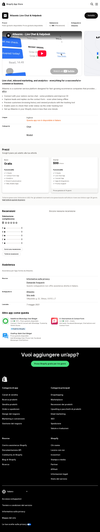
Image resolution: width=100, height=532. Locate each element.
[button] (25, 324)
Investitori (55, 455)
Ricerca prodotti (9, 399)
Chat (29, 127)
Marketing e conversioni (13, 419)
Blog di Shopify (9, 459)
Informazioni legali (59, 474)
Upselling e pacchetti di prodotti (66, 409)
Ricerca (5, 464)
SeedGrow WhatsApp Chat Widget (23, 319)
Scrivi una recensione (12, 249)
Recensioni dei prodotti (62, 404)
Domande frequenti (36, 282)
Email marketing (58, 414)
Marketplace (57, 399)
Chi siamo (55, 445)
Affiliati (54, 469)
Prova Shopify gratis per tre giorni (50, 364)
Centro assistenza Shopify (14, 445)
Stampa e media (58, 459)
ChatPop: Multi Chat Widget (21, 333)
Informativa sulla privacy (38, 279)
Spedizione (56, 423)
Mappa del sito (9, 518)
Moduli (30, 135)
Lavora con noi (58, 450)
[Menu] (96, 4)
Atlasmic (74, 26)
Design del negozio (11, 414)
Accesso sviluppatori (12, 499)
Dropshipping (57, 395)
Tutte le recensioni (11, 254)
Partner (54, 464)
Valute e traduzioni (59, 428)
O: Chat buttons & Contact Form (71, 319)
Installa (91, 15)
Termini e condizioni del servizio (17, 505)
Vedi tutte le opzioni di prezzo (13, 200)
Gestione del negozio (12, 423)
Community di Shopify (12, 455)
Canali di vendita (10, 395)
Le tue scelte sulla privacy (14, 524)
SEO (52, 419)
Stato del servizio (59, 479)
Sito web (31, 295)
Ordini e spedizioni (10, 409)
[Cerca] (92, 4)
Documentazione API (11, 450)
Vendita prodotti (9, 404)
